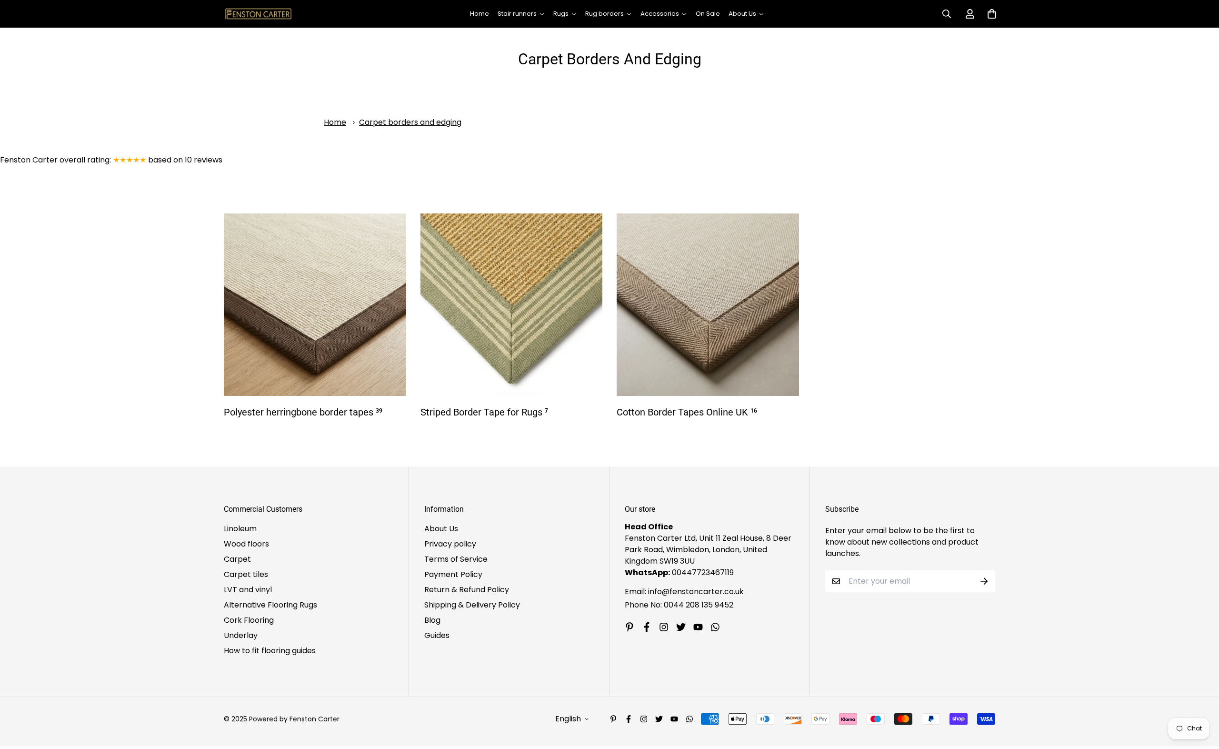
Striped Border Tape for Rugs (484, 412)
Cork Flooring (249, 620)
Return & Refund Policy (466, 589)
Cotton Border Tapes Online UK (687, 412)
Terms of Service (456, 559)
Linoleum (240, 528)
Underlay (241, 635)
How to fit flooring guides (270, 650)
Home (335, 122)
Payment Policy (453, 574)
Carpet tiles (246, 574)
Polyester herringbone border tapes (303, 412)
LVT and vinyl (248, 589)
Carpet (237, 559)
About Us (441, 528)
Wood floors (246, 543)
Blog (432, 620)
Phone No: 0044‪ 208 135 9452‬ (679, 604)
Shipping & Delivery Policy (472, 604)
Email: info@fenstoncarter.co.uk (684, 591)
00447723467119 (703, 572)
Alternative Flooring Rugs (270, 604)
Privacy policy (450, 543)
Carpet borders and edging (410, 122)
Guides (437, 635)
